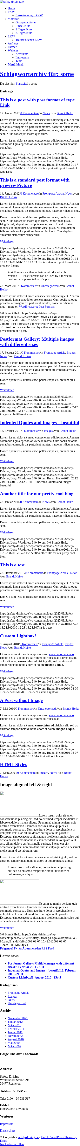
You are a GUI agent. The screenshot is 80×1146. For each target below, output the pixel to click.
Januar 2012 (15, 1021)
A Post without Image (21, 700)
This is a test (12, 564)
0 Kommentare (29, 113)
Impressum (6, 1124)
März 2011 (14, 1025)
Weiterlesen (7, 241)
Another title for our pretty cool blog (36, 493)
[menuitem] (11, 8)
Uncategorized (50, 286)
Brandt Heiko (65, 113)
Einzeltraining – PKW (29, 15)
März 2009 (14, 1046)
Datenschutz (7, 1130)
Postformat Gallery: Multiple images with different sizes (37, 342)
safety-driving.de (28, 1137)
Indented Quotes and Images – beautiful (39, 422)
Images (71, 352)
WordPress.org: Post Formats (37, 306)
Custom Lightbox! (18, 635)
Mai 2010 (14, 1042)
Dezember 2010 (17, 1035)
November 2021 (18, 1018)
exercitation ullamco (61, 654)
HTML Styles (13, 764)
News (46, 113)
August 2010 (16, 1039)
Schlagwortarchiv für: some (37, 73)
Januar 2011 (15, 1032)
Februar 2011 (16, 1028)
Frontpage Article (53, 193)
